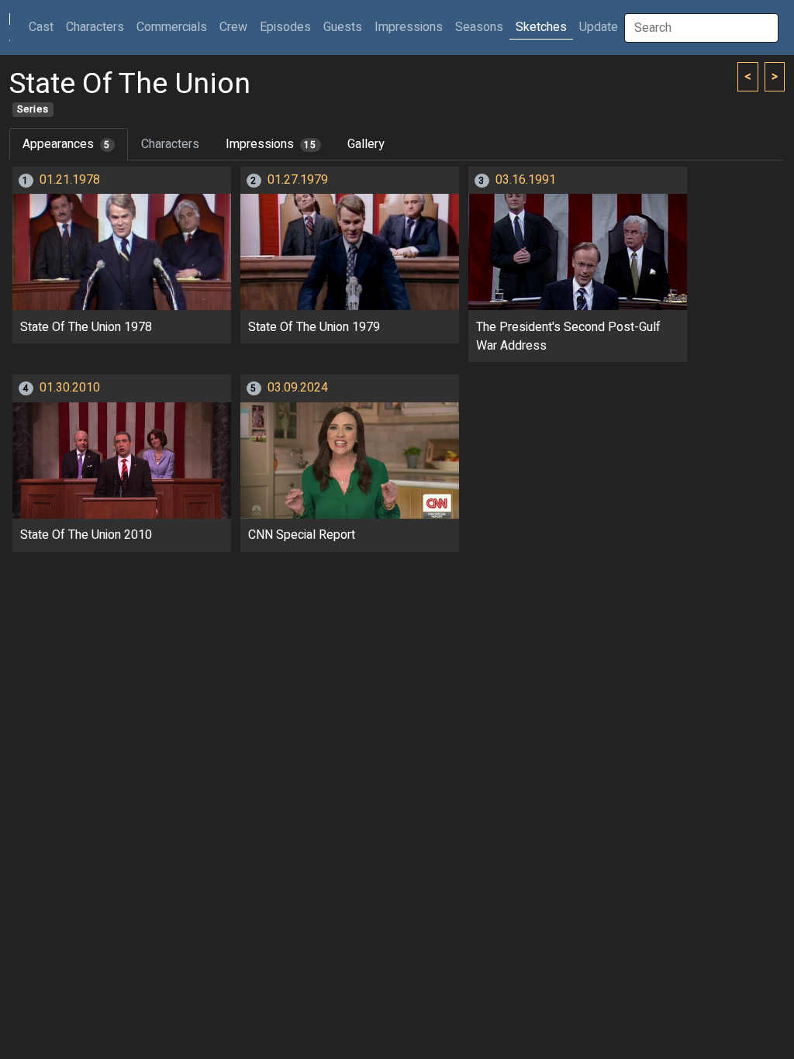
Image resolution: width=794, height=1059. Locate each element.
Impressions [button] (409, 27)
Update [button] (598, 27)
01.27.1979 (298, 180)
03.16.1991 (525, 180)
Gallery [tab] (366, 144)
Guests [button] (342, 27)
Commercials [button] (171, 27)
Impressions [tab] (271, 144)
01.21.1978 (70, 180)
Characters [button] (95, 27)
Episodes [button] (285, 27)
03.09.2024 (298, 387)
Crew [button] (233, 27)
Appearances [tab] (66, 144)
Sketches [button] (541, 27)
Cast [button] (44, 26)
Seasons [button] (479, 27)
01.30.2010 (70, 387)
